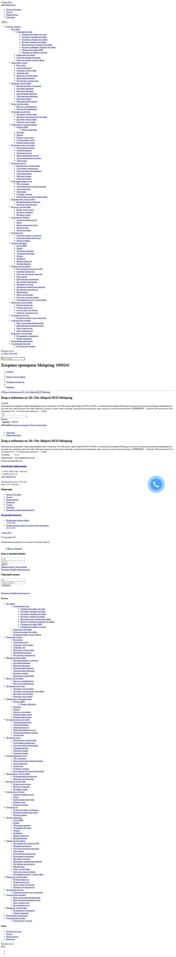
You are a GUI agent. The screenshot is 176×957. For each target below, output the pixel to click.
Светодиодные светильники (28, 171)
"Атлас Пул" (6, 532)
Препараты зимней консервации (30, 287)
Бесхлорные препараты (26, 282)
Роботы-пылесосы (24, 305)
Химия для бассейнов (20, 266)
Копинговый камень (25, 142)
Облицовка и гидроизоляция (24, 124)
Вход (3, 946)
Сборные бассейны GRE (32, 50)
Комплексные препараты (27, 279)
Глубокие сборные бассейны (34, 37)
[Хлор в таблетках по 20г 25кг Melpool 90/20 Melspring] (25, 392)
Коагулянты (21, 276)
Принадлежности (24, 261)
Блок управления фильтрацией (30, 323)
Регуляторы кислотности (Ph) (29, 269)
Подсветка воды (18, 163)
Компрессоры (22, 227)
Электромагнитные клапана (28, 158)
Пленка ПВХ (22, 127)
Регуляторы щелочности (27, 289)
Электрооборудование (21, 320)
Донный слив (22, 73)
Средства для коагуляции (27, 297)
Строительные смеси (25, 140)
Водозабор (21, 65)
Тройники (20, 258)
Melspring (10, 387)
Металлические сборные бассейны (37, 44)
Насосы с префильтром (26, 106)
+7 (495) (9, 353)
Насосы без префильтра (26, 109)
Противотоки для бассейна (23, 199)
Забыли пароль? (8, 567)
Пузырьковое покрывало (27, 336)
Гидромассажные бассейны (28, 57)
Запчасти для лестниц (26, 122)
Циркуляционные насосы (27, 155)
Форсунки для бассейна (26, 75)
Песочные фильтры (24, 88)
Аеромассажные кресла (26, 220)
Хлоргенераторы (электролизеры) (31, 186)
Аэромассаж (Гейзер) (20, 217)
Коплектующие (23, 240)
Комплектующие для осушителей (31, 318)
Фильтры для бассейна (21, 83)
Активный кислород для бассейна (31, 300)
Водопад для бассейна (21, 207)
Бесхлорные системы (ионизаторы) (31, 197)
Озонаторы (21, 191)
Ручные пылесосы (24, 307)
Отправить (6, 585)
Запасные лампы (23, 176)
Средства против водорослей (29, 274)
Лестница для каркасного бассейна (31, 117)
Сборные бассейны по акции (34, 52)
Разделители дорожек (25, 346)
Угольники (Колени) (25, 253)
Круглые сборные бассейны (34, 42)
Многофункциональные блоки (30, 325)
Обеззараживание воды (21, 181)
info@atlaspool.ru (8, 5)
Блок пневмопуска (24, 331)
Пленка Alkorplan (29, 130)
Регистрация (21, 567)
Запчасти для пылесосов (27, 313)
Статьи (9, 505)
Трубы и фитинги (19, 243)
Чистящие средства (24, 284)
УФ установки (22, 184)
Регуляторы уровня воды (27, 81)
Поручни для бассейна (26, 119)
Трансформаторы (24, 173)
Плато (19, 222)
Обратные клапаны (24, 251)
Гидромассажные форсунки (28, 238)
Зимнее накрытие (24, 338)
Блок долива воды (24, 328)
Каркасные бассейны (25, 55)
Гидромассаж (17, 233)
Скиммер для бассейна (26, 70)
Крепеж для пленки (25, 137)
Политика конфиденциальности (20, 510)
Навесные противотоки (26, 204)
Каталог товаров (13, 26)
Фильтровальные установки (28, 86)
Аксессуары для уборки (26, 310)
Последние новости (11, 515)
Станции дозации (24, 194)
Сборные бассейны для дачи (34, 34)
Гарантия (10, 507)
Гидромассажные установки (28, 235)
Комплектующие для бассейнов (30, 60)
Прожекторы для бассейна (28, 166)
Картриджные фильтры (26, 93)
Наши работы (12, 14)
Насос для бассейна (19, 104)
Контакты (10, 17)
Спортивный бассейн (20, 343)
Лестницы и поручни (20, 111)
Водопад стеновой (24, 212)
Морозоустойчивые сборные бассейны (39, 47)
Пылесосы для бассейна (21, 302)
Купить (4, 419)
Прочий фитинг (23, 264)
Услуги (9, 12)
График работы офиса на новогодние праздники (27, 525)
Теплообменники (24, 150)
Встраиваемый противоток (28, 202)
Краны (19, 248)
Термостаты (21, 160)
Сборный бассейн (24, 32)
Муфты (19, 256)
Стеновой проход (24, 68)
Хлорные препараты (25, 271)
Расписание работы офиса (17, 520)
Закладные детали (19, 62)
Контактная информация (14, 466)
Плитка (19, 135)
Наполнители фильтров (26, 101)
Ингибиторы (22, 292)
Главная (9, 371)
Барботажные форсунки (26, 225)
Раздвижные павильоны (22, 341)
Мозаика (20, 132)
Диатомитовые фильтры (27, 96)
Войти (4, 564)
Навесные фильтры (24, 91)
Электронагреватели (25, 148)
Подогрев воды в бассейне (23, 145)
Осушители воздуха (20, 315)
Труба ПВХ (21, 246)
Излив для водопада (25, 209)
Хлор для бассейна (24, 294)
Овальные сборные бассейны (34, 39)
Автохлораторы (23, 189)
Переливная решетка (25, 78)
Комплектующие (23, 99)
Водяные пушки (23, 215)
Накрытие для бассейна (21, 333)
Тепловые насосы (24, 153)
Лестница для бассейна (26, 114)
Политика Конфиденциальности (15, 569)
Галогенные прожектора (27, 168)
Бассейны (15, 29)
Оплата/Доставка (13, 9)
